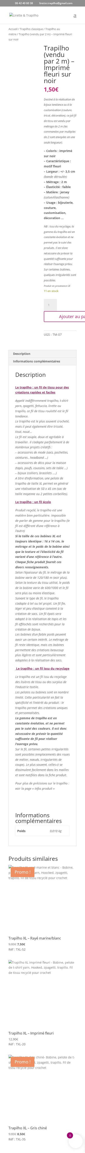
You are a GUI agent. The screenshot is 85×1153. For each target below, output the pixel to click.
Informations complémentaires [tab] (36, 361)
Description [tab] (21, 354)
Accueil (12, 29)
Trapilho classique (31, 29)
